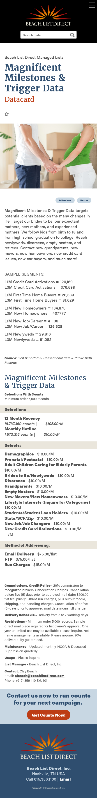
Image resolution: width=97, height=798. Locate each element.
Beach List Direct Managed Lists (34, 57)
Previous (66, 200)
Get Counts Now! (48, 715)
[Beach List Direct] (48, 25)
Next (83, 200)
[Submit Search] (72, 34)
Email (65, 779)
